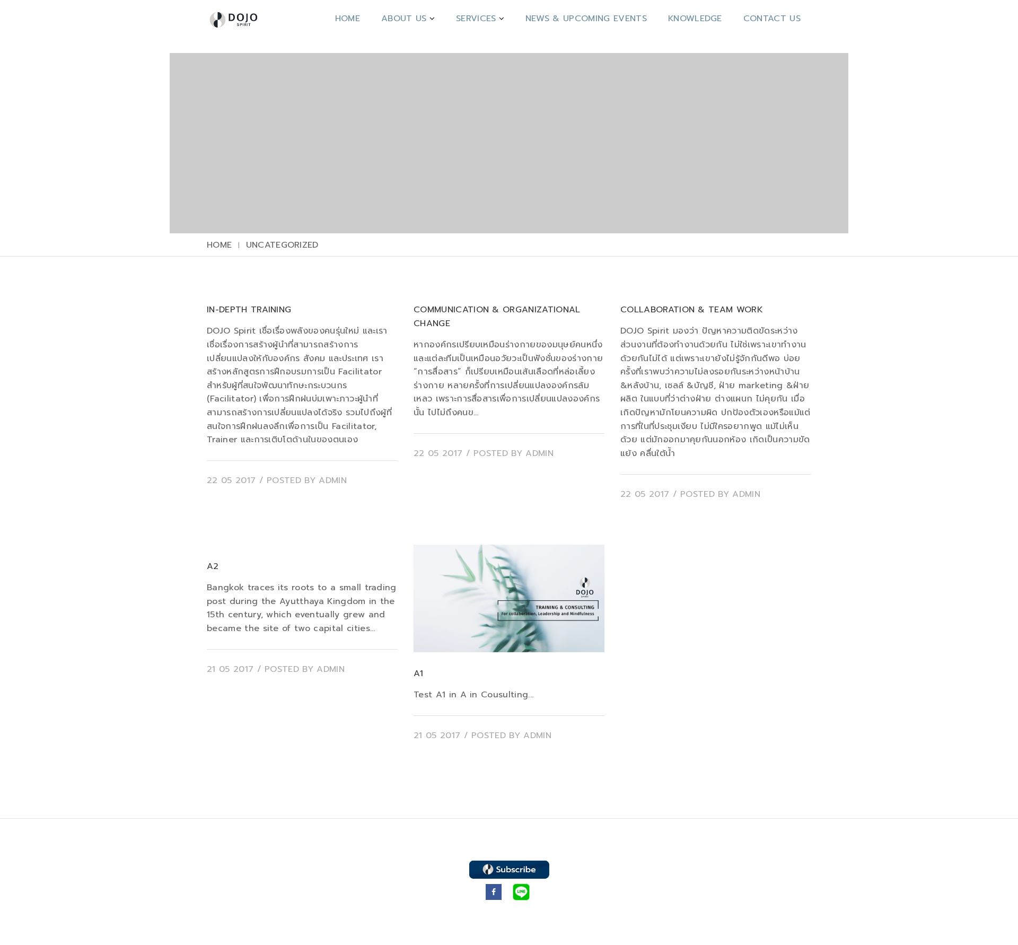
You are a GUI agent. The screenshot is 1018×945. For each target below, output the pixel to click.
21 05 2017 (230, 669)
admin (333, 480)
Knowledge (695, 18)
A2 (213, 566)
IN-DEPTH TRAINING (249, 309)
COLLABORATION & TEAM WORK (691, 309)
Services (476, 18)
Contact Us (772, 18)
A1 (419, 673)
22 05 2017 (231, 480)
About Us (404, 18)
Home (347, 18)
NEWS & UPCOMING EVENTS (586, 18)
